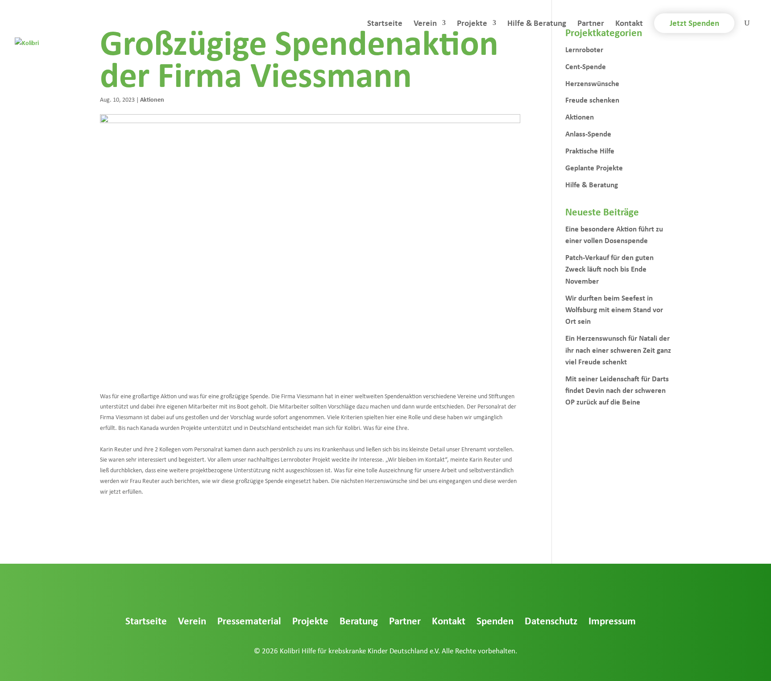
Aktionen (152, 99)
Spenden (495, 620)
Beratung (359, 620)
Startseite (384, 24)
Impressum (612, 620)
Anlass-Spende (588, 133)
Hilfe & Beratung (536, 24)
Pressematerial (249, 620)
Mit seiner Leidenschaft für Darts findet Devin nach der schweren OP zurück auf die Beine (617, 390)
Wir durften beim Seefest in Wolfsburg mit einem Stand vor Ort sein (614, 309)
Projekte (472, 24)
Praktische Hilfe (589, 150)
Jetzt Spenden (694, 23)
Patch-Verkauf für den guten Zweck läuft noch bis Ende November (609, 269)
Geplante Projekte (594, 167)
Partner (590, 24)
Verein (425, 24)
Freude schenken (592, 100)
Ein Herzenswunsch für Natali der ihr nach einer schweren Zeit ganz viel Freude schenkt (618, 350)
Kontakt (629, 24)
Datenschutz (551, 620)
